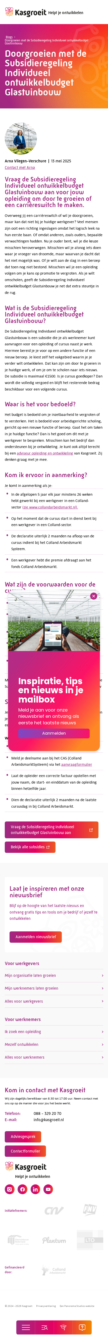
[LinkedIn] (35, 1189)
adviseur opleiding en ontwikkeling (45, 453)
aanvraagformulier (76, 764)
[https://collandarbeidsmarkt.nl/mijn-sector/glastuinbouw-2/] (54, 1270)
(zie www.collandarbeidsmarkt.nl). (50, 507)
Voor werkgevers (22, 963)
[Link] (18, 1240)
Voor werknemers (23, 1019)
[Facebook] (22, 1189)
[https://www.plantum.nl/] (54, 1240)
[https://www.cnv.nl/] (54, 1210)
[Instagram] (9, 1189)
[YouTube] (48, 1189)
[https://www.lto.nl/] (90, 1240)
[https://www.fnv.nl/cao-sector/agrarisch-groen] (90, 1210)
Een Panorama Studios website (77, 1305)
